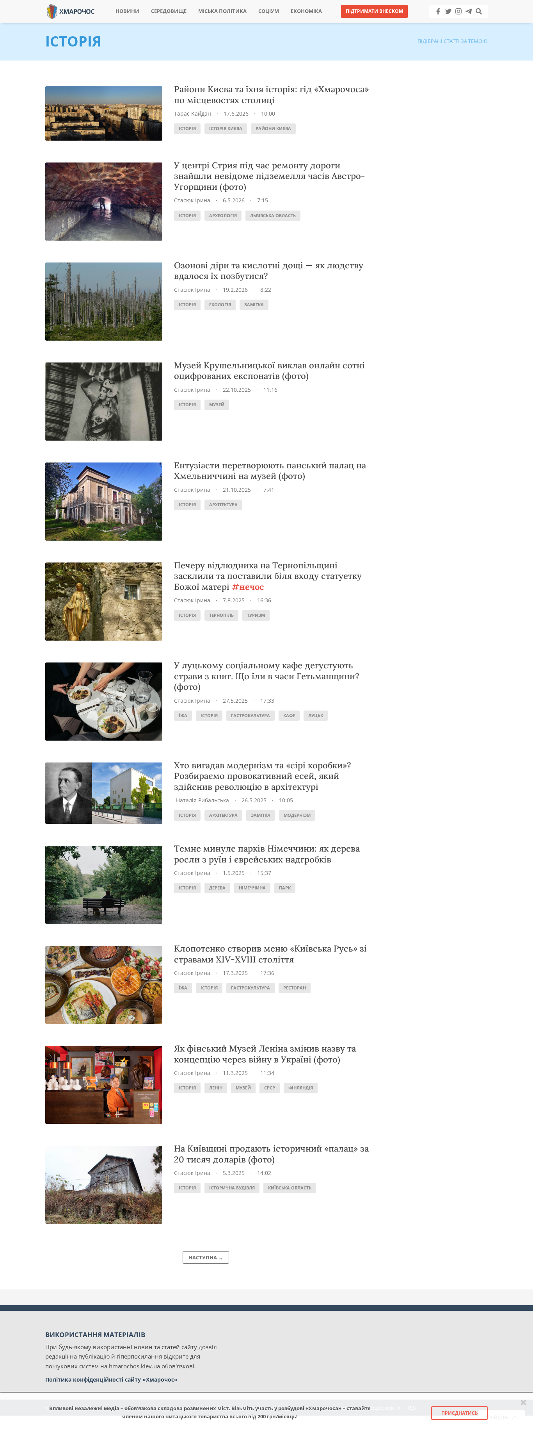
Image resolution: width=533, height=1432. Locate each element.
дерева (217, 888)
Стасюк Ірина (192, 200)
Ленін (215, 1088)
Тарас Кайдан (192, 113)
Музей (216, 404)
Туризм (256, 615)
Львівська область (273, 215)
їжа (183, 715)
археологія (223, 215)
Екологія (220, 304)
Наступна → (205, 1257)
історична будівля (232, 1188)
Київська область (289, 1188)
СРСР (269, 1088)
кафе (289, 715)
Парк (285, 888)
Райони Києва (273, 128)
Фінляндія (300, 1088)
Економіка (306, 11)
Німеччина (252, 888)
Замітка (254, 304)
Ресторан (294, 988)
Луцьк (315, 715)
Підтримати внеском (374, 11)
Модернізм (297, 815)
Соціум (268, 11)
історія (187, 128)
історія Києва (225, 128)
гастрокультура (250, 715)
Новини (127, 11)
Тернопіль (221, 615)
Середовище (169, 11)
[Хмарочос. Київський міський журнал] (70, 10)
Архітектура (223, 504)
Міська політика (222, 11)
